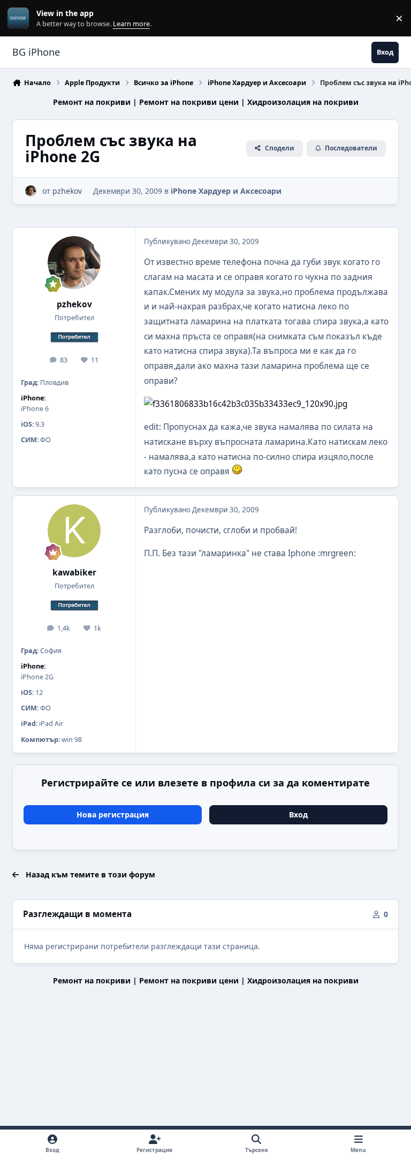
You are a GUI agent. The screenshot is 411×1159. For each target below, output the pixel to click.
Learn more (20, 18)
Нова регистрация (113, 814)
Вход (298, 814)
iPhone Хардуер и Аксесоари (226, 191)
